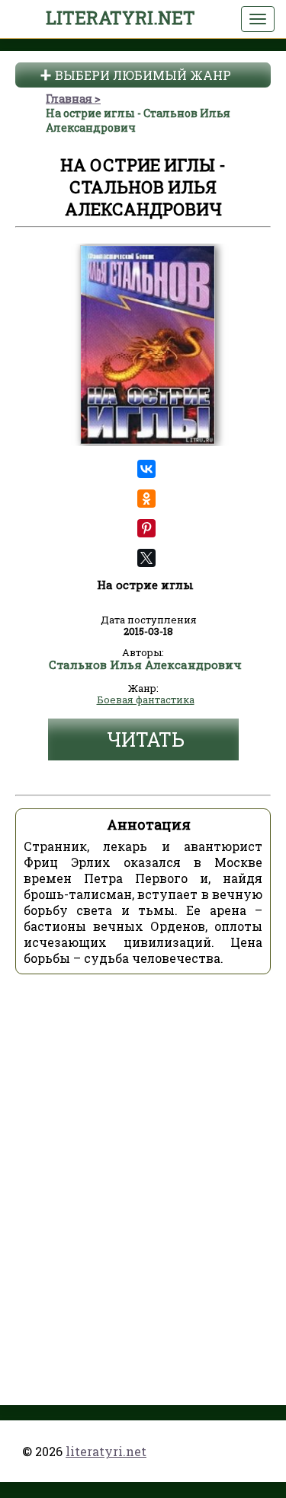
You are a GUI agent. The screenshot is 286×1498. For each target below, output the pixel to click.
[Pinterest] (146, 528)
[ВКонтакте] (146, 469)
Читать (146, 739)
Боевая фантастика (145, 700)
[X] (146, 558)
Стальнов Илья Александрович (145, 665)
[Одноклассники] (146, 498)
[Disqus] (143, 1176)
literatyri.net (120, 17)
